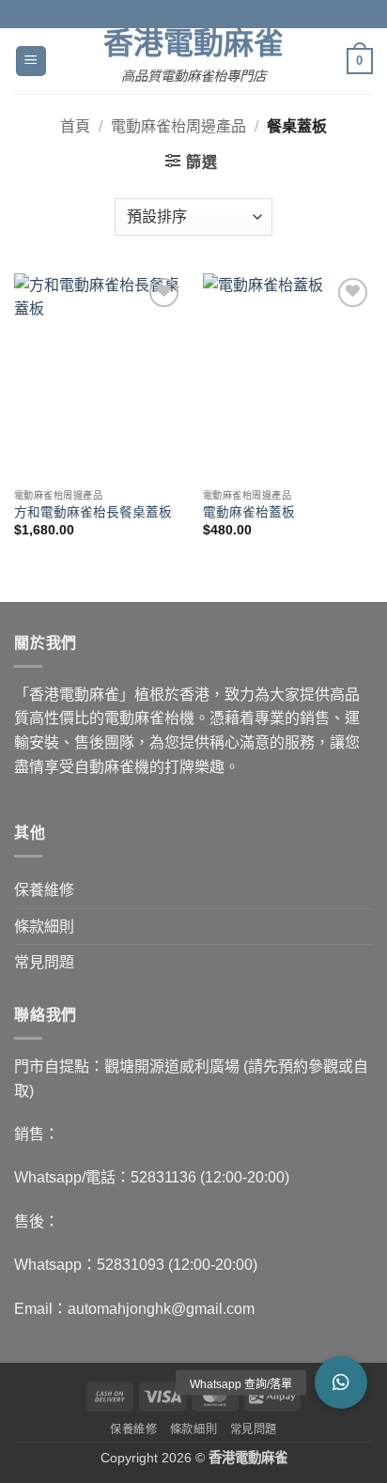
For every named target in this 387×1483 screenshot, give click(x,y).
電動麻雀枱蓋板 (249, 512)
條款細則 (44, 927)
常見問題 (44, 962)
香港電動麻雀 (193, 43)
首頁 (75, 126)
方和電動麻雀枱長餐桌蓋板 (93, 512)
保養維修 (44, 890)
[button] (31, 61)
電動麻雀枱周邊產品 (178, 126)
